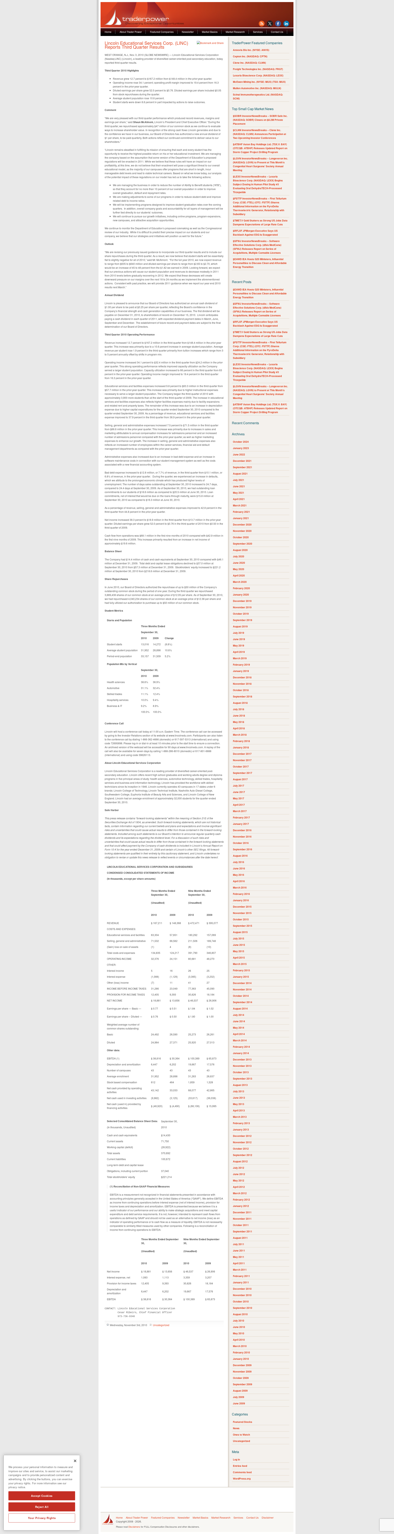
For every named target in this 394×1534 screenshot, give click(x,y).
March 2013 (240, 1117)
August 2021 (240, 473)
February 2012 (241, 1199)
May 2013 (238, 1104)
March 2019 (240, 658)
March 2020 (240, 582)
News (236, 1428)
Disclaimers (134, 1526)
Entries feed (240, 1466)
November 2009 (242, 1371)
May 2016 (238, 875)
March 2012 (240, 1193)
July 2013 (238, 1091)
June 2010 (239, 1327)
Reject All (42, 1507)
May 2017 (238, 798)
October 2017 (241, 766)
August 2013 (240, 1085)
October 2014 (241, 996)
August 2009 (240, 1390)
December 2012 (242, 1136)
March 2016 (240, 887)
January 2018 (241, 747)
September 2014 (242, 1002)
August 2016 (240, 855)
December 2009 (242, 1365)
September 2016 (242, 849)
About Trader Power (131, 31)
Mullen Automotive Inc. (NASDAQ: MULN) (257, 88)
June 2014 (239, 1021)
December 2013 (242, 1059)
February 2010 (241, 1352)
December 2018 (242, 677)
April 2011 (239, 1263)
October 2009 (241, 1378)
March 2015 (240, 964)
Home (108, 31)
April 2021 (239, 499)
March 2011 (240, 1269)
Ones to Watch (241, 1434)
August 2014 (240, 1008)
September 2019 (242, 620)
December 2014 (242, 983)
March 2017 (240, 811)
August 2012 (240, 1161)
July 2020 (238, 556)
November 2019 (242, 607)
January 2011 (241, 1282)
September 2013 (242, 1078)
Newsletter (188, 31)
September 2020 (242, 543)
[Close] (75, 1460)
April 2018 (239, 728)
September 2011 (242, 1231)
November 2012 (242, 1142)
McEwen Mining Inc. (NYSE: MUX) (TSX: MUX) (259, 82)
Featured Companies (162, 31)
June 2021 (239, 486)
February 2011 (241, 1276)
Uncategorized (161, 1325)
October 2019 (241, 613)
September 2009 (242, 1384)
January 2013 (241, 1129)
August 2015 (240, 932)
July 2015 (238, 938)
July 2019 (238, 633)
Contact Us (277, 31)
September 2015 (242, 926)
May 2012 (238, 1180)
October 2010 (241, 1301)
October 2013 (241, 1072)
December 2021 (242, 461)
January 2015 (241, 976)
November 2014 (242, 989)
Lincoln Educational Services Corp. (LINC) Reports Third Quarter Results (146, 45)
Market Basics (210, 31)
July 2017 (238, 785)
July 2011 (238, 1244)
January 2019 (241, 671)
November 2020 (242, 531)
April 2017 (239, 805)
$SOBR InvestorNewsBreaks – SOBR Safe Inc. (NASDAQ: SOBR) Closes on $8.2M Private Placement (260, 120)
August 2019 (240, 626)
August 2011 (240, 1238)
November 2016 (242, 836)
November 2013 (242, 1066)
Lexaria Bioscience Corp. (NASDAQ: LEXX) (258, 75)
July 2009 (238, 1397)
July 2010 (238, 1320)
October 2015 (241, 919)
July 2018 (238, 709)
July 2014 (238, 1015)
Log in (236, 1459)
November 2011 (242, 1219)
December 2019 (242, 601)
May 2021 (238, 492)
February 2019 (241, 664)
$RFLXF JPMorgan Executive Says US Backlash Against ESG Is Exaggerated (255, 232)
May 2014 (238, 1027)
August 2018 (240, 703)
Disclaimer (268, 1517)
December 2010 (242, 1289)
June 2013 (239, 1098)
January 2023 (241, 448)
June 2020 (239, 563)
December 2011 (242, 1212)
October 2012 (241, 1148)
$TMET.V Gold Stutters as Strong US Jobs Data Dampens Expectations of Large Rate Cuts (260, 222)
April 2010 (239, 1340)
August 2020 (240, 550)
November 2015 (242, 913)
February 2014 (241, 1047)
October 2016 (241, 843)
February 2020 (241, 588)
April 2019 (239, 652)
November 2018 (242, 684)
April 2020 (239, 575)
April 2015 (239, 957)
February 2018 (241, 741)
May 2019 (238, 645)
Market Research (235, 31)
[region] (41, 1493)
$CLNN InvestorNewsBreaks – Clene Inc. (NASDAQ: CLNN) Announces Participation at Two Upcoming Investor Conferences (259, 134)
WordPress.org (242, 1478)
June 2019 (239, 639)
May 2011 (238, 1257)
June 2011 (239, 1250)
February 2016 (241, 894)
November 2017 (242, 760)
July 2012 (238, 1168)
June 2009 (239, 1403)
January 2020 (241, 594)
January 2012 (241, 1206)
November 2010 (242, 1295)
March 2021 (240, 505)
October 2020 (241, 537)
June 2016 (239, 868)
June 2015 (239, 945)
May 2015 (238, 951)
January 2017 (241, 824)
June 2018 (239, 715)
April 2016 (239, 881)
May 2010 (238, 1333)
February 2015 (241, 970)
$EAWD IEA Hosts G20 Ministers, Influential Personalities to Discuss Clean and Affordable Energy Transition (260, 263)
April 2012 (239, 1187)
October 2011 (241, 1225)
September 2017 (242, 773)
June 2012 (239, 1174)
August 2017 (240, 779)
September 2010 (242, 1308)
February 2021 (241, 512)
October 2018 (241, 690)
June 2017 (239, 792)
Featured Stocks (242, 1422)
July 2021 (238, 480)
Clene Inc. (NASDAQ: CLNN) (249, 63)
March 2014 (240, 1040)
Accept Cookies (42, 1496)
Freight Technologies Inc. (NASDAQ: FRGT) (258, 69)
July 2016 (238, 862)
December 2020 (242, 524)
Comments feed (242, 1472)
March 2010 (240, 1346)
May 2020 (238, 569)
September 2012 (242, 1155)
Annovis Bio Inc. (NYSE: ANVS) (251, 50)
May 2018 (238, 722)
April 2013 (239, 1110)
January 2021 (241, 518)
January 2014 (241, 1053)
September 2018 (242, 696)
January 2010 (241, 1359)
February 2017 (241, 817)
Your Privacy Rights (42, 1518)
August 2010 (240, 1314)
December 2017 (242, 754)
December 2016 (242, 830)
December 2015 (242, 906)
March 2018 (240, 734)
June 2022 (239, 454)
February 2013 (241, 1123)
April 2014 (239, 1034)
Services (258, 31)
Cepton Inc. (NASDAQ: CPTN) (250, 56)
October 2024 (241, 442)
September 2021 (242, 467)
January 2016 (241, 900)
